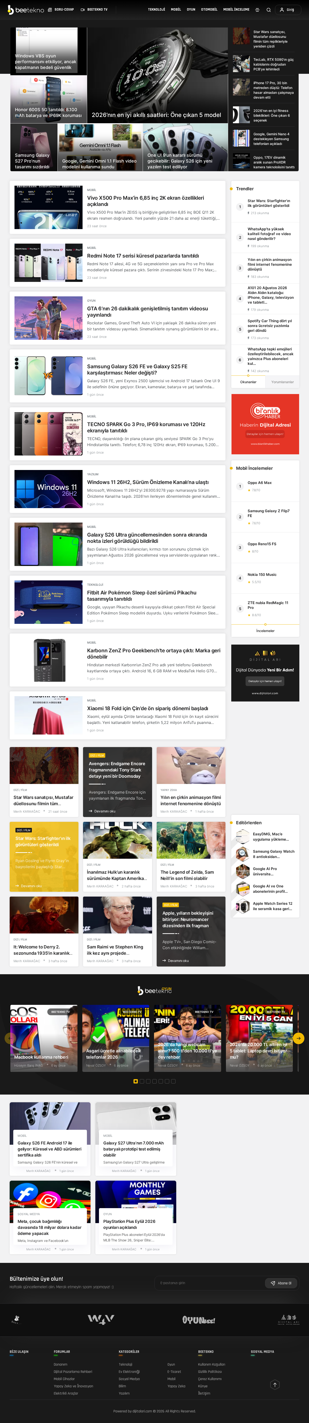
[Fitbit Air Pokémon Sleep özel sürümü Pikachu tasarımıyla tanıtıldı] (48, 602)
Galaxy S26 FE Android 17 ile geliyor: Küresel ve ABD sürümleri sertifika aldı (49, 1149)
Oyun (191, 9)
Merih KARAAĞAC (27, 811)
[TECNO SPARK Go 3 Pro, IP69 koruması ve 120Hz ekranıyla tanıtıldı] (48, 434)
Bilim (122, 1386)
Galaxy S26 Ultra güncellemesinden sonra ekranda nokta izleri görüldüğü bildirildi (147, 538)
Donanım (60, 1364)
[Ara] (268, 10)
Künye (203, 1386)
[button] (298, 1038)
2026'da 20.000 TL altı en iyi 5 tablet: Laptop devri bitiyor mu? (259, 1051)
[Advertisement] (265, 777)
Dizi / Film (20, 790)
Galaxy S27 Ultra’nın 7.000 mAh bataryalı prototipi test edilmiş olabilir (133, 1149)
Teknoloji (156, 9)
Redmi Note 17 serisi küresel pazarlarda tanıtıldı (143, 256)
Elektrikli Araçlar (66, 1393)
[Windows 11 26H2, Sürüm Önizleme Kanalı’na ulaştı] (48, 489)
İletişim (204, 1393)
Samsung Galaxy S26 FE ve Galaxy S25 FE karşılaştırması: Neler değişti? (137, 369)
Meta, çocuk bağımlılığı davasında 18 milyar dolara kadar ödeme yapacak (50, 1227)
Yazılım (92, 474)
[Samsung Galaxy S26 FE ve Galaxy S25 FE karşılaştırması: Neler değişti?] (48, 376)
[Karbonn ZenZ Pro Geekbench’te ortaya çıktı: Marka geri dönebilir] (48, 660)
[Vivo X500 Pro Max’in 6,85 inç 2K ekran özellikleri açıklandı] (48, 207)
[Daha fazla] (257, 10)
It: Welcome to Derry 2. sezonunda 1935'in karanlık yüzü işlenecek (41, 953)
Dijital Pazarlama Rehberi (73, 1371)
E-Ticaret (174, 1371)
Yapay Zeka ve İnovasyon (73, 1386)
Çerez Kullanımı (210, 1379)
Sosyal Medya (29, 1214)
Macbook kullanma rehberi (41, 1057)
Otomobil (209, 9)
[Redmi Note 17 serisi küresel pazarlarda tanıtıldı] (48, 263)
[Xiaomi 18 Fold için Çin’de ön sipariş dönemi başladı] (48, 715)
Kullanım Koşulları (211, 1364)
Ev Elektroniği (129, 1371)
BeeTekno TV (60, 1012)
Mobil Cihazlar (64, 1379)
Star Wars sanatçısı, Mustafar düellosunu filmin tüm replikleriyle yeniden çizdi (43, 803)
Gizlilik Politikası (210, 1371)
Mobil (176, 9)
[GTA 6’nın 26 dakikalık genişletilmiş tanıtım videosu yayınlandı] (48, 318)
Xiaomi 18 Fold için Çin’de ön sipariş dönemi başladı (147, 708)
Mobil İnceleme (236, 9)
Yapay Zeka (169, 790)
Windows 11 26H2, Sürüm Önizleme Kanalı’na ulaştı (148, 482)
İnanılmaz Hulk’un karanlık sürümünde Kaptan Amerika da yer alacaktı (115, 878)
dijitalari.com (142, 1411)
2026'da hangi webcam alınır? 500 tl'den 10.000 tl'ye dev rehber (187, 1051)
